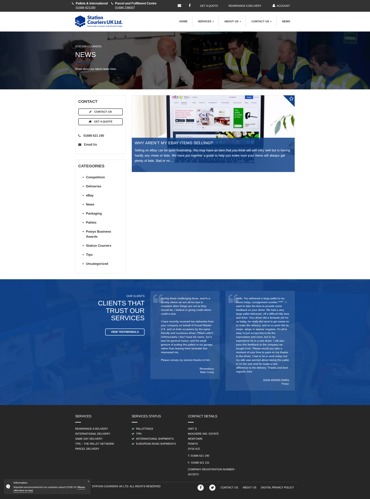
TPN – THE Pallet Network (94, 443)
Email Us (90, 144)
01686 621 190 (93, 135)
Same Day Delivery (89, 438)
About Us (231, 21)
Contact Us (260, 21)
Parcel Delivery (87, 448)
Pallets (91, 222)
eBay (89, 195)
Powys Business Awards (98, 234)
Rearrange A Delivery (91, 428)
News (286, 21)
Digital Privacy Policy (277, 487)
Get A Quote (102, 121)
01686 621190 (92, 5)
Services (205, 21)
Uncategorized (97, 264)
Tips (89, 255)
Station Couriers (98, 245)
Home (183, 21)
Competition (95, 177)
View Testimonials (125, 331)
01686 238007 (135, 5)
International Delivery (92, 433)
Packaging (94, 213)
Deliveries (93, 186)
